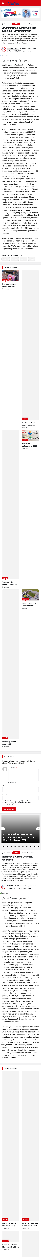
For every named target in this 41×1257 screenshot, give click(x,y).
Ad (3, 785)
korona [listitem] (14, 259)
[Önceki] (3, 828)
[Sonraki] (38, 828)
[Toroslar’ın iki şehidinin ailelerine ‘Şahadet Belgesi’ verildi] (10, 509)
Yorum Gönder (9, 809)
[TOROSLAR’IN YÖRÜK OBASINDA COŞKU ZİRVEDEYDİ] (20, 829)
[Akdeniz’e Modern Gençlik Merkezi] (30, 668)
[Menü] (3, 3)
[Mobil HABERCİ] (13, 3)
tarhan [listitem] (23, 259)
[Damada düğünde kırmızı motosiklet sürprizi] (10, 349)
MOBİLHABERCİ (13, 48)
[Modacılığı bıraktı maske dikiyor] (10, 668)
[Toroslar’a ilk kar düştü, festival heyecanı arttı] (30, 349)
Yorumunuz (12, 767)
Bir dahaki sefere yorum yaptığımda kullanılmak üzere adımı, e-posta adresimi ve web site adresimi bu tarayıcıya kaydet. (20, 802)
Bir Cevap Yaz (9, 757)
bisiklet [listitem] (6, 259)
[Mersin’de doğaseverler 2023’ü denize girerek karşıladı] (30, 509)
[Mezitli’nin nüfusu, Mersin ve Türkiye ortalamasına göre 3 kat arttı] (10, 1150)
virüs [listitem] (31, 259)
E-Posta (5, 794)
